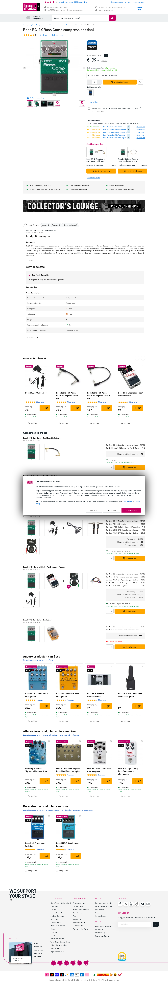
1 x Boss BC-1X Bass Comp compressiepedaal (122, 445)
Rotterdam (38, 947)
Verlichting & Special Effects (60, 942)
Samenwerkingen (79, 922)
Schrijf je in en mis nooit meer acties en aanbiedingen (136, 917)
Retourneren (99, 909)
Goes (36, 943)
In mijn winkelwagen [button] (121, 82)
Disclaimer (99, 929)
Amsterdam (38, 950)
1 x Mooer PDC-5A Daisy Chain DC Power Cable (123, 527)
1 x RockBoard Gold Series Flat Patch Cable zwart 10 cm (123, 448)
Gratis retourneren (116, 185)
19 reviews (102, 402)
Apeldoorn (38, 953)
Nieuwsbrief (77, 919)
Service (99, 899)
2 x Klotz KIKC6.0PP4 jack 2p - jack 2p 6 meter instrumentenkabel (122, 580)
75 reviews (133, 402)
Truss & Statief (55, 948)
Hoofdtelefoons (55, 922)
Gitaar (52, 929)
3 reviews (70, 850)
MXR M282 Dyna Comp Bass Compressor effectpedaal (128, 771)
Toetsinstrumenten (57, 939)
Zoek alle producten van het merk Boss (38, 660)
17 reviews (71, 402)
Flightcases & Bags (57, 951)
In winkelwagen (131, 467)
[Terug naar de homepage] (28, 18)
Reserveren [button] (141, 127)
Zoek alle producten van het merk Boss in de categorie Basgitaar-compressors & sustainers (58, 810)
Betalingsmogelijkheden (103, 903)
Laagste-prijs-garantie (105, 10)
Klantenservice (138, 2)
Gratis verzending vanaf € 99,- (57, 7)
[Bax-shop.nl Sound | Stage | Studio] (31, 7)
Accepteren (132, 510)
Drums (52, 935)
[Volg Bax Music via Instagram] (142, 904)
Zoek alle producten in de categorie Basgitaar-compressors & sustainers (51, 735)
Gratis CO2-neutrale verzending (121, 189)
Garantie (98, 913)
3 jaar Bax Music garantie (79, 185)
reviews (43, 35)
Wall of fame (77, 913)
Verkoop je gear (100, 916)
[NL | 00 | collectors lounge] (84, 206)
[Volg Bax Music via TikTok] (136, 904)
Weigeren (93, 510)
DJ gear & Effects (56, 913)
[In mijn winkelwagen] (45, 408)
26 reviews (102, 700)
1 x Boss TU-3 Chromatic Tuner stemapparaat (122, 577)
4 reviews (39, 700)
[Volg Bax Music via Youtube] (131, 904)
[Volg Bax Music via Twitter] (125, 904)
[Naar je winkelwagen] (139, 7)
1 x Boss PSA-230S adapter (116, 524)
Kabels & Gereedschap (58, 945)
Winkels (128, 2)
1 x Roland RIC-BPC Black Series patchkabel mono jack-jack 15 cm (123, 530)
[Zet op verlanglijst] (140, 81)
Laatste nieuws (78, 906)
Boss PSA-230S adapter (36, 393)
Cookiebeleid (127, 501)
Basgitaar (53, 932)
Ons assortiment (79, 903)
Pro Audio (53, 909)
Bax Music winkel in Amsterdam (114, 132)
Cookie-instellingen (102, 936)
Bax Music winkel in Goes (112, 127)
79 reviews (40, 402)
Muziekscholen (78, 926)
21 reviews (40, 850)
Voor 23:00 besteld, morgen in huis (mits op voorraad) (65, 10)
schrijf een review (57, 35)
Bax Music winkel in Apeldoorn (114, 135)
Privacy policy (100, 933)
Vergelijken (32, 423)
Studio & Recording (57, 916)
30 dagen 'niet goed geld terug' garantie (111, 7)
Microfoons (54, 919)
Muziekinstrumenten (57, 926)
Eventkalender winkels (81, 909)
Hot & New (54, 906)
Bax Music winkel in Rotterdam (114, 130)
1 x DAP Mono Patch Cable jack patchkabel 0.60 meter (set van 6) (122, 583)
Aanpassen (112, 510)
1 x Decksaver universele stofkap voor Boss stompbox (123, 630)
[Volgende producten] (143, 358)
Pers (74, 916)
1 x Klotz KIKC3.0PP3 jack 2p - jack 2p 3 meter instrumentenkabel (122, 533)
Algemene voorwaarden (103, 926)
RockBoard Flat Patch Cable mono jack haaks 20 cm (98, 395)
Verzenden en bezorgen (103, 906)
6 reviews (101, 775)
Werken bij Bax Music (80, 929)
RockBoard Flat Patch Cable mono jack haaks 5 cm (67, 395)
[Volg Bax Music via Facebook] (120, 904)
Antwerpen (38, 956)
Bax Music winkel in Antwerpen (114, 138)
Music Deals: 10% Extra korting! (61, 903)
